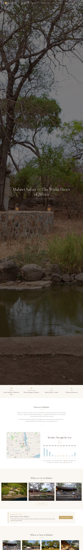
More (72, 2)
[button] (23, 444)
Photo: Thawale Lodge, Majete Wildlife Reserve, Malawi (41, 198)
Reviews (60, 2)
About (66, 2)
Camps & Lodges (45, 2)
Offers (54, 2)
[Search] (78, 3)
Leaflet (31, 457)
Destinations (34, 2)
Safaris (25, 2)
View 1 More (41, 503)
